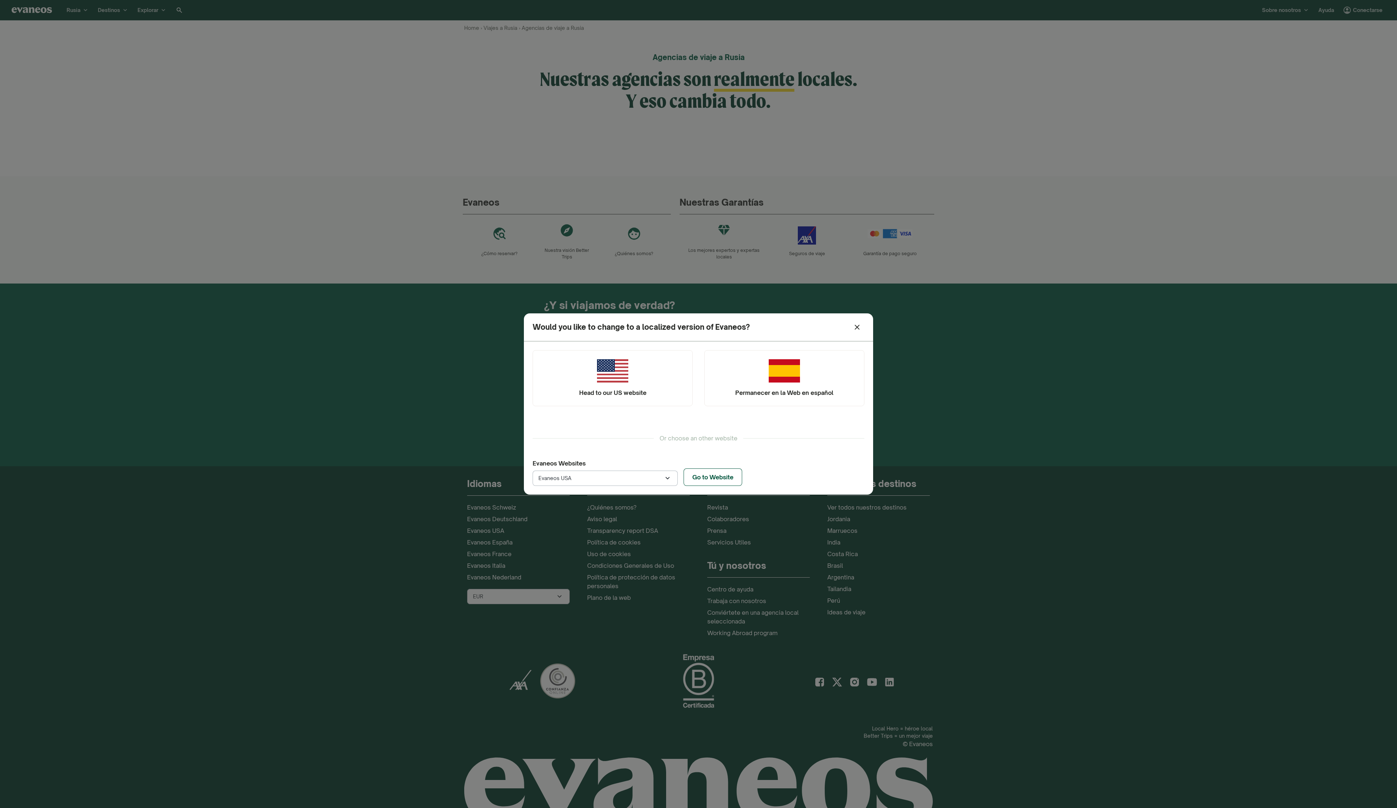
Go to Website (712, 477)
